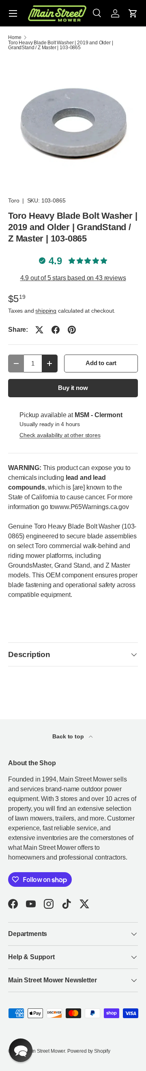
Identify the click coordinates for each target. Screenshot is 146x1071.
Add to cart (101, 363)
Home (14, 37)
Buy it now (73, 388)
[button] (133, 13)
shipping (45, 310)
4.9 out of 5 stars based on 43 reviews (73, 277)
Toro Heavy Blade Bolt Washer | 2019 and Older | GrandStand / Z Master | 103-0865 (60, 45)
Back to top (68, 736)
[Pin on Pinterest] (72, 330)
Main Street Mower (45, 1051)
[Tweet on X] (39, 330)
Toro (13, 200)
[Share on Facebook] (55, 330)
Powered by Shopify (88, 1051)
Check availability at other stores (60, 435)
